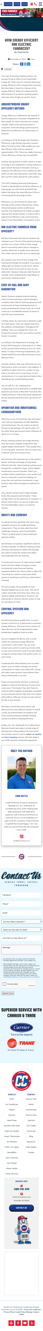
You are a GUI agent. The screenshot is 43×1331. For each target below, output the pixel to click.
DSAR (21, 1314)
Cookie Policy (20, 1312)
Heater (12, 1109)
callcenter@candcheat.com (11, 977)
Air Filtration (12, 1141)
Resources (31, 1141)
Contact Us (21, 1207)
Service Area (31, 1115)
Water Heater (12, 1168)
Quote (24, 4)
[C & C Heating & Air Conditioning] (1, 4)
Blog (31, 1136)
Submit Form (7, 993)
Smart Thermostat (12, 1136)
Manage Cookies (32, 1312)
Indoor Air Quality (12, 1131)
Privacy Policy (23, 977)
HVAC (11, 1099)
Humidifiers (12, 1152)
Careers (31, 1152)
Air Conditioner (12, 1104)
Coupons (8, 4)
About (31, 1104)
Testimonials (31, 1109)
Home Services (12, 1174)
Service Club (31, 1099)
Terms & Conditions (34, 977)
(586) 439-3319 (21, 1189)
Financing (31, 1131)
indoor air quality (33, 734)
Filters (17, 4)
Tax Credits (31, 1125)
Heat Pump (12, 1120)
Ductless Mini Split (12, 1125)
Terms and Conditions (32, 1309)
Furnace (8, 69)
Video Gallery (31, 1147)
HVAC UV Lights (12, 1147)
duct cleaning (11, 737)
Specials (31, 1120)
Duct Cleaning (12, 1157)
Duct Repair (12, 1163)
